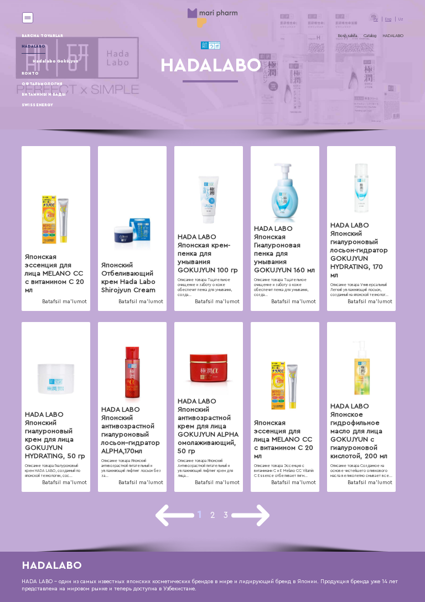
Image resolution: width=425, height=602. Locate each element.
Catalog (370, 36)
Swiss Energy (37, 105)
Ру (376, 19)
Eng (388, 19)
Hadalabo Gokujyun (56, 61)
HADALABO (33, 46)
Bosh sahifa (347, 36)
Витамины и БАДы (44, 94)
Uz (400, 19)
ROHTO (30, 73)
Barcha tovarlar (42, 36)
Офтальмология (42, 84)
